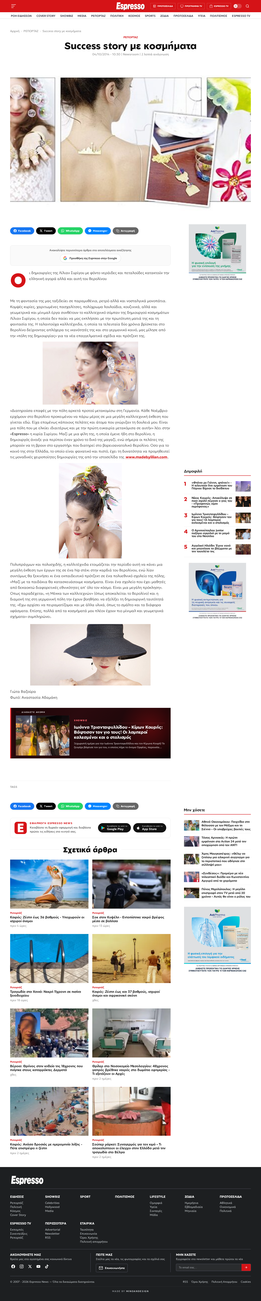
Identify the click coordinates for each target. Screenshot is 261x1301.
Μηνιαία (190, 1211)
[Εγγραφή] (246, 1267)
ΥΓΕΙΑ (201, 16)
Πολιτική (16, 1207)
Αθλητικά (226, 1203)
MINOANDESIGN (137, 1291)
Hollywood (52, 1207)
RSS (47, 1237)
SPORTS (150, 16)
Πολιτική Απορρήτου (224, 1281)
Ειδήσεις (17, 1197)
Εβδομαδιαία (194, 1207)
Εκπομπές (17, 1229)
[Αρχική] (27, 1180)
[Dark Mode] (237, 6)
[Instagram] (22, 1266)
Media (49, 1211)
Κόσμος (15, 1211)
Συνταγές (156, 1211)
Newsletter (52, 1233)
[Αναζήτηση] (247, 6)
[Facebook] (13, 1266)
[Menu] (13, 6)
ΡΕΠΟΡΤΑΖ (98, 16)
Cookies (246, 1281)
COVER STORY (45, 16)
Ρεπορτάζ (16, 1203)
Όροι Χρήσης (89, 1237)
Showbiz (52, 1197)
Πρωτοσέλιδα (231, 1197)
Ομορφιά (156, 1203)
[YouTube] (38, 1266)
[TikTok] (47, 1266)
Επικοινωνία (88, 1233)
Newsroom (131, 54)
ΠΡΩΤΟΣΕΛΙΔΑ (183, 16)
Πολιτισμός (124, 1197)
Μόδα (154, 1215)
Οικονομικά (228, 1207)
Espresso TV (20, 1223)
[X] (30, 1266)
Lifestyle (157, 1197)
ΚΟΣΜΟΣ (134, 16)
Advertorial (52, 1229)
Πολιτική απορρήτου (94, 1241)
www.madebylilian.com (146, 457)
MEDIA (82, 16)
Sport (85, 1197)
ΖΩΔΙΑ (164, 16)
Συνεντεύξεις (18, 1233)
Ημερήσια (191, 1203)
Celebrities (52, 1203)
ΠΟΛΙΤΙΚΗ (117, 16)
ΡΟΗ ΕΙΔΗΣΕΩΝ (21, 16)
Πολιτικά (226, 1211)
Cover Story (18, 1215)
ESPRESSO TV (241, 16)
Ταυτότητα (87, 1229)
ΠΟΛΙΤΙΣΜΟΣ (218, 16)
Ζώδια (189, 1197)
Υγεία (153, 1207)
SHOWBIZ (66, 16)
